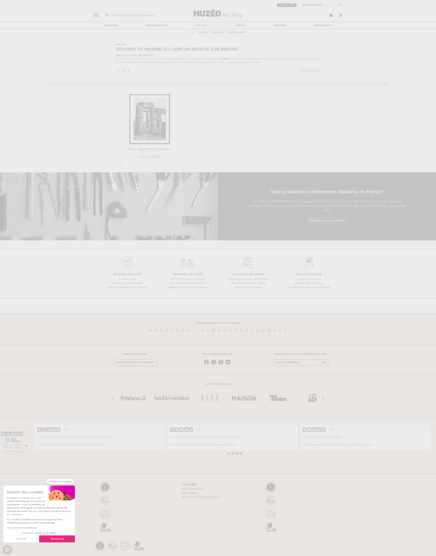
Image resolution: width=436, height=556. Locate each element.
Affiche (201, 25)
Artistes (280, 25)
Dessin (240, 25)
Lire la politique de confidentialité (22, 528)
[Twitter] (228, 364)
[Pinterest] (221, 364)
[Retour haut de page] (121, 163)
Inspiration (323, 25)
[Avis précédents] (31, 437)
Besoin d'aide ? (313, 5)
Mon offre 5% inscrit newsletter (202, 497)
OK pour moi (57, 539)
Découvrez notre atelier (327, 220)
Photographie (156, 25)
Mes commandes (192, 489)
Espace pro (286, 5)
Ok (324, 362)
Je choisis (21, 539)
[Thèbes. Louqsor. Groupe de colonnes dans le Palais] (149, 143)
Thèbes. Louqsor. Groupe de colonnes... (149, 150)
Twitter (123, 70)
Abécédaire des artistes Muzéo (218, 323)
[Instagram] (214, 364)
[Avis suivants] (433, 437)
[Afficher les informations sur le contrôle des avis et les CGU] (26, 445)
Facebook (118, 70)
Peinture (111, 25)
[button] (7, 549)
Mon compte (190, 493)
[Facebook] (207, 364)
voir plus (112, 437)
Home (191, 32)
